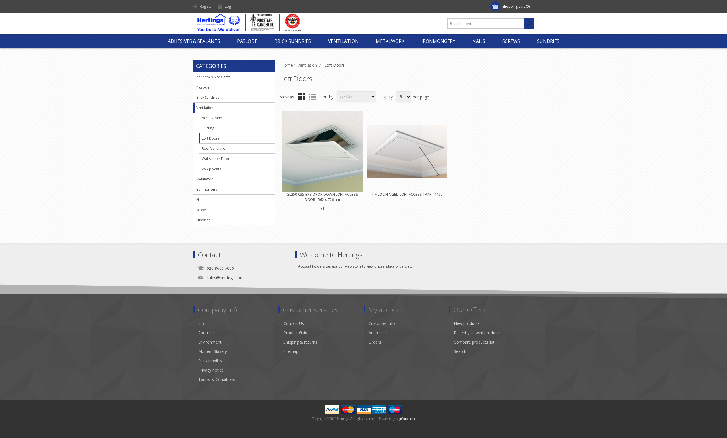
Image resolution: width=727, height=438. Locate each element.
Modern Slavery (212, 351)
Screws (511, 41)
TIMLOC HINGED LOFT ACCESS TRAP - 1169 (407, 194)
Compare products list (474, 342)
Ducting (208, 128)
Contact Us (293, 323)
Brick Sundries (292, 41)
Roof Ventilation (214, 148)
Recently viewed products (477, 332)
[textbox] (485, 23)
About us (206, 332)
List (312, 97)
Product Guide (296, 332)
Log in (230, 6)
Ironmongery (438, 41)
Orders (375, 342)
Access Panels (213, 117)
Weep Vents (211, 169)
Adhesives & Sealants (194, 41)
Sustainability (210, 360)
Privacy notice (211, 370)
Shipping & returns (300, 342)
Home (287, 65)
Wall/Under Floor (215, 158)
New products (467, 323)
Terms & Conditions (216, 379)
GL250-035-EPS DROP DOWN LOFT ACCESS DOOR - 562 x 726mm (322, 197)
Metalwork (390, 41)
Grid (301, 97)
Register (206, 6)
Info (202, 323)
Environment (210, 342)
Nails (478, 41)
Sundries (548, 41)
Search (460, 351)
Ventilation (343, 41)
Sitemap (290, 351)
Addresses (378, 332)
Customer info (382, 323)
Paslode (247, 41)
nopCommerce (405, 419)
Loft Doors (210, 138)
